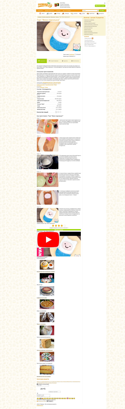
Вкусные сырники (88, 27)
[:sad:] (47, 398)
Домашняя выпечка (67, 381)
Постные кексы (87, 21)
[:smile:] (61, 398)
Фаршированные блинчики (90, 26)
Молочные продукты (52, 83)
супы (83, 13)
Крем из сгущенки (41, 381)
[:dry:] (71, 398)
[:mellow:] (66, 398)
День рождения (56, 82)
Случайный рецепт (89, 40)
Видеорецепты (49, 10)
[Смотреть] (48, 240)
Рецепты (40, 10)
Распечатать (75, 61)
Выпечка (42, 87)
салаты (75, 13)
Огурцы (62, 4)
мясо (43, 13)
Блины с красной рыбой (89, 23)
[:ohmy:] (39, 398)
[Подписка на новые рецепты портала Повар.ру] (92, 38)
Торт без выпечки (41, 383)
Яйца (55, 84)
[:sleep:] (69, 398)
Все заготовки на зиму (65, 7)
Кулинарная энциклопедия (90, 43)
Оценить (65, 61)
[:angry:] (64, 398)
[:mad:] (37, 398)
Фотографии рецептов (89, 41)
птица (58, 13)
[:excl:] (42, 398)
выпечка (92, 13)
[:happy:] (51, 398)
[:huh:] (74, 398)
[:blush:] (59, 398)
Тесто (59, 83)
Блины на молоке (88, 31)
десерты (101, 13)
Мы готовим (67, 10)
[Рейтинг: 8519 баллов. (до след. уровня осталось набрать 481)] (75, 54)
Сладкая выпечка (76, 381)
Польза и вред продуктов (90, 46)
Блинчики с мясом (88, 34)
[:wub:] (67, 398)
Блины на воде (87, 29)
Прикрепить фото (42, 401)
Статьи (58, 10)
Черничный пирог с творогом (91, 24)
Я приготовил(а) (54, 61)
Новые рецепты (88, 38)
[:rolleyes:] (54, 398)
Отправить (50, 401)
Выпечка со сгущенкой (50, 381)
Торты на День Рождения (50, 383)
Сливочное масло (41, 84)
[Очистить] (98, 10)
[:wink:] (44, 398)
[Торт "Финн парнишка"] (59, 36)
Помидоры (66, 4)
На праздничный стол (48, 82)
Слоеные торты (59, 381)
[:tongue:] (62, 398)
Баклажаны (67, 5)
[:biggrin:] (57, 398)
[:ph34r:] (41, 398)
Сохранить (42, 61)
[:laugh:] (72, 398)
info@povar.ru (40, 405)
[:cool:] (56, 398)
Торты (46, 87)
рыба (50, 13)
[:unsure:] (52, 398)
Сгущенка (39, 86)
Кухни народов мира (89, 44)
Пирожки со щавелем (89, 19)
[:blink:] (46, 398)
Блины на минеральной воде (90, 32)
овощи (67, 13)
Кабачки (62, 5)
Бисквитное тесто (49, 84)
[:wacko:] (49, 398)
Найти (102, 10)
